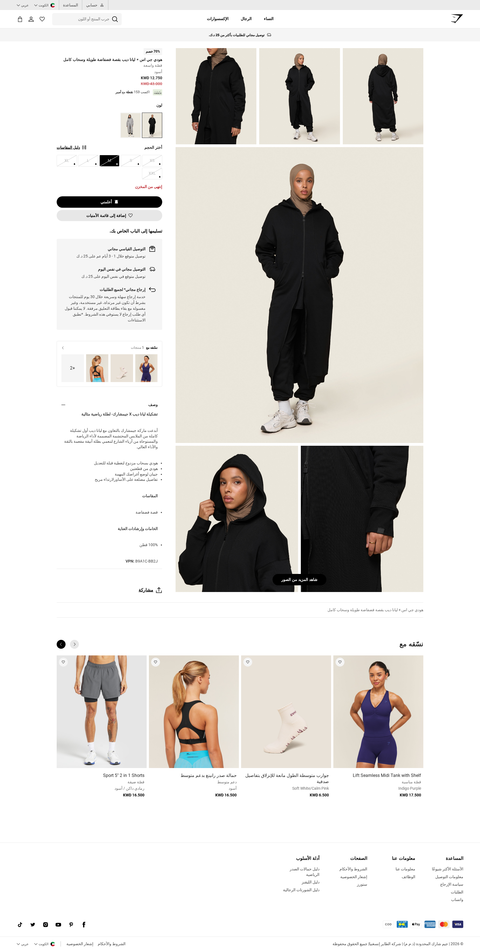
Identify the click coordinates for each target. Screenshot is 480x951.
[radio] (152, 125)
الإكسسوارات (218, 18)
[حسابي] (31, 19)
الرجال (246, 18)
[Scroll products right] (61, 644)
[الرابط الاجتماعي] (84, 925)
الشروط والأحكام (112, 944)
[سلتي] (20, 19)
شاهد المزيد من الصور (299, 579)
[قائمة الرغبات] (42, 19)
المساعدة (70, 5)
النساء (269, 18)
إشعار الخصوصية (79, 944)
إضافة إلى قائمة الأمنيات (106, 215)
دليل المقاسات (68, 147)
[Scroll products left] (74, 644)
